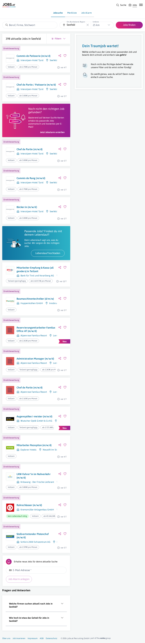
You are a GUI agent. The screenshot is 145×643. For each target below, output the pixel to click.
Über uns (6, 638)
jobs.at (70, 638)
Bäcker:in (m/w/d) (27, 207)
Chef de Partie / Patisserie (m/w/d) (36, 84)
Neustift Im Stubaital (53, 449)
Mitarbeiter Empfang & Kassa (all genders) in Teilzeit (35, 269)
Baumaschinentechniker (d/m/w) (35, 298)
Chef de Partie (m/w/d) (29, 149)
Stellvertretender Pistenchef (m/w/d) (33, 536)
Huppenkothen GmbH (32, 303)
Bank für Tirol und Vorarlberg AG (37, 275)
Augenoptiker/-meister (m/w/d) (34, 416)
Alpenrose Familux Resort (34, 335)
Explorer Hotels (29, 449)
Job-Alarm (86, 12)
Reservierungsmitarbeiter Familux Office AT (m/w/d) (36, 329)
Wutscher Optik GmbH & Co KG (36, 420)
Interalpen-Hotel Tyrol (32, 60)
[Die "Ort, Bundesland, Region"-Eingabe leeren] (88, 25)
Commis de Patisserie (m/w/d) (33, 55)
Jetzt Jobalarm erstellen (52, 132)
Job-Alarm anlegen (18, 579)
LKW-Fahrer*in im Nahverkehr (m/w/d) (34, 476)
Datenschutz (51, 638)
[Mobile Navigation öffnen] (141, 5)
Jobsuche (58, 12)
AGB (41, 638)
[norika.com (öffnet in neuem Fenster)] (101, 638)
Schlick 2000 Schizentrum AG (35, 542)
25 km (96, 25)
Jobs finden (129, 24)
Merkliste (72, 12)
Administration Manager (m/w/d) (35, 358)
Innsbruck (54, 303)
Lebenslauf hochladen (47, 253)
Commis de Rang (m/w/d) (31, 178)
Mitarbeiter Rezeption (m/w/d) (34, 445)
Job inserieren (19, 638)
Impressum (33, 638)
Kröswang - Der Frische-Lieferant (37, 482)
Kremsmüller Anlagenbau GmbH (37, 509)
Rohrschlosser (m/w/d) (29, 505)
